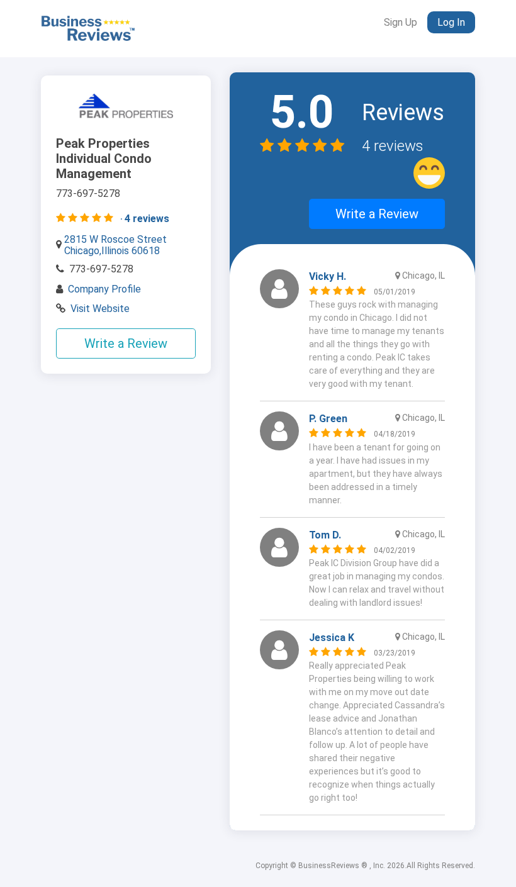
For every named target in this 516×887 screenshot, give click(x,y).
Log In (451, 22)
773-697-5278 (101, 269)
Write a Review (125, 343)
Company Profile (104, 289)
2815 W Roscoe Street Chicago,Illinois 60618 (115, 245)
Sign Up (400, 22)
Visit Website (100, 309)
